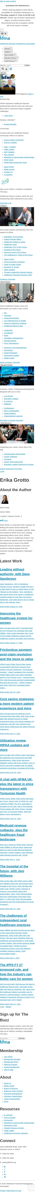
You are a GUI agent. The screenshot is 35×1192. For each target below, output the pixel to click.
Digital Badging (10, 413)
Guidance (7, 51)
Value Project (9, 259)
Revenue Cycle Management (15, 348)
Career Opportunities (12, 1099)
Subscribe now (5, 203)
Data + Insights (10, 147)
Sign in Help (8, 1070)
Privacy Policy (5, 1191)
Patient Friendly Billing (12, 239)
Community (8, 1120)
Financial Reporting (11, 318)
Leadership (8, 330)
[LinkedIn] (1, 521)
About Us (7, 1083)
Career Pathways (10, 457)
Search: (3, 65)
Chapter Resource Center (14, 1128)
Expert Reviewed (10, 353)
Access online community (14, 140)
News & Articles (9, 55)
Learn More (8, 116)
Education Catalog (11, 399)
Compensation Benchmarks (14, 454)
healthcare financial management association (17, 44)
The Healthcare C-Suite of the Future (18, 255)
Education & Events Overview (11, 420)
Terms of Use (16, 1191)
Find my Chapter (10, 143)
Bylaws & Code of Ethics (13, 1091)
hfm (5, 313)
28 (7, 1007)
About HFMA (9, 167)
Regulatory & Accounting (13, 237)
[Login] (11, 70)
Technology (8, 350)
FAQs (6, 1101)
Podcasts (7, 316)
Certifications (9, 408)
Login (2, 471)
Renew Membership (11, 1067)
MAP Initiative (9, 152)
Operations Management (13, 338)
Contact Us (8, 172)
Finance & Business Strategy (15, 323)
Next (9, 1007)
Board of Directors (11, 1088)
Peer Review (9, 155)
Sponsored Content (11, 355)
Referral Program (10, 1065)
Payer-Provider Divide (12, 265)
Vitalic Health (9, 149)
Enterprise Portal (10, 1125)
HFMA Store (8, 160)
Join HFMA (8, 1057)
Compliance (8, 333)
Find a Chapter (9, 1118)
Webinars (7, 404)
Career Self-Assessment (13, 462)
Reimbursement (10, 341)
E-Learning (8, 175)
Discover (7, 48)
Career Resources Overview (11, 469)
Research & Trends (11, 267)
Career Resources (10, 61)
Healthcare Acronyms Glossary (16, 1133)
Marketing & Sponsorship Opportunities (19, 157)
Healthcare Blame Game (13, 326)
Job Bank (7, 459)
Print (6, 521)
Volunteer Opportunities (13, 1096)
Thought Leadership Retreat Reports (18, 272)
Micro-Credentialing (11, 411)
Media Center (9, 169)
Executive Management (13, 1094)
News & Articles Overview (10, 362)
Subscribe (21, 1038)
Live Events (8, 396)
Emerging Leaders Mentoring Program (19, 464)
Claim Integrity (9, 270)
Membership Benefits (12, 1059)
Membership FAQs (11, 1062)
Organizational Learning (13, 416)
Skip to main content (8, 1)
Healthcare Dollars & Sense (14, 242)
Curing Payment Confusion (14, 262)
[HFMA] (5, 39)
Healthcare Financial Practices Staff (18, 275)
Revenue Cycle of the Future (15, 252)
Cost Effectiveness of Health (15, 321)
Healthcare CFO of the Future (15, 247)
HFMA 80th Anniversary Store (15, 162)
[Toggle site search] (4, 69)
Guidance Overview (7, 279)
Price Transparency (11, 343)
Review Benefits (10, 124)
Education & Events (10, 58)
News (6, 336)
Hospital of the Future (12, 250)
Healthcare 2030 (10, 245)
